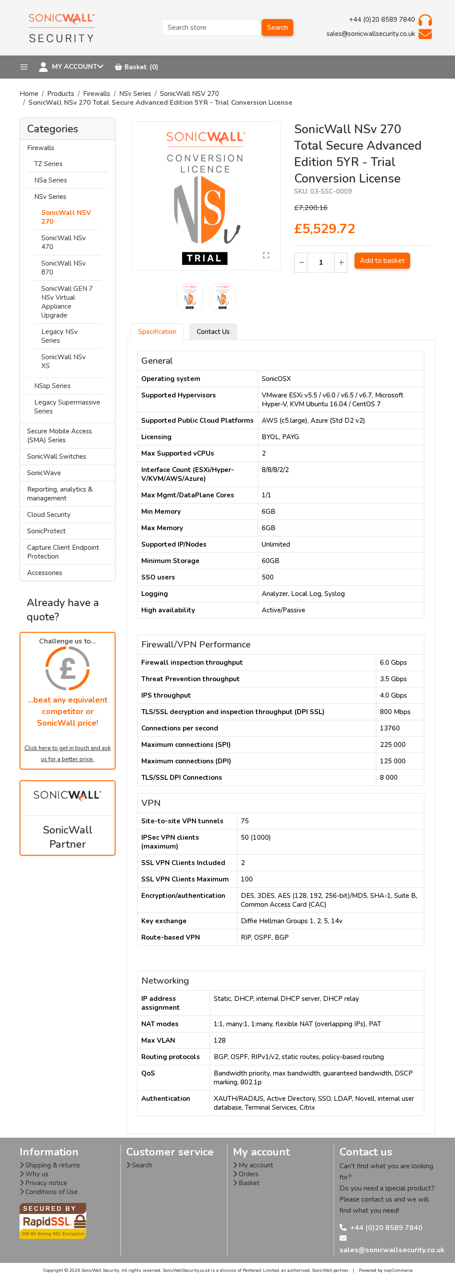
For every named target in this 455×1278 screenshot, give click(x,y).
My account (255, 1165)
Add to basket (382, 261)
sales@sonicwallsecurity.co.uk (392, 1250)
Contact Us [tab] (213, 331)
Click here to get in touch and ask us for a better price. (67, 753)
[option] (206, 196)
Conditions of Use (51, 1191)
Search (277, 27)
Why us (36, 1174)
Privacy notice (45, 1183)
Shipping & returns (52, 1165)
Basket (248, 1183)
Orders (248, 1174)
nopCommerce (398, 1270)
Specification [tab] (157, 331)
